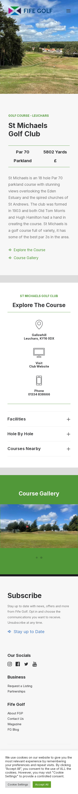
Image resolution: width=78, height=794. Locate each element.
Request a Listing (19, 686)
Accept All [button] (41, 784)
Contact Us (15, 719)
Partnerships (16, 691)
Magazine (14, 724)
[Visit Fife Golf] (30, 11)
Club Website (39, 366)
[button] (68, 11)
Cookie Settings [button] (18, 784)
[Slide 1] (37, 558)
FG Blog (13, 729)
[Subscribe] (39, 612)
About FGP (15, 713)
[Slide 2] (41, 558)
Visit (39, 363)
